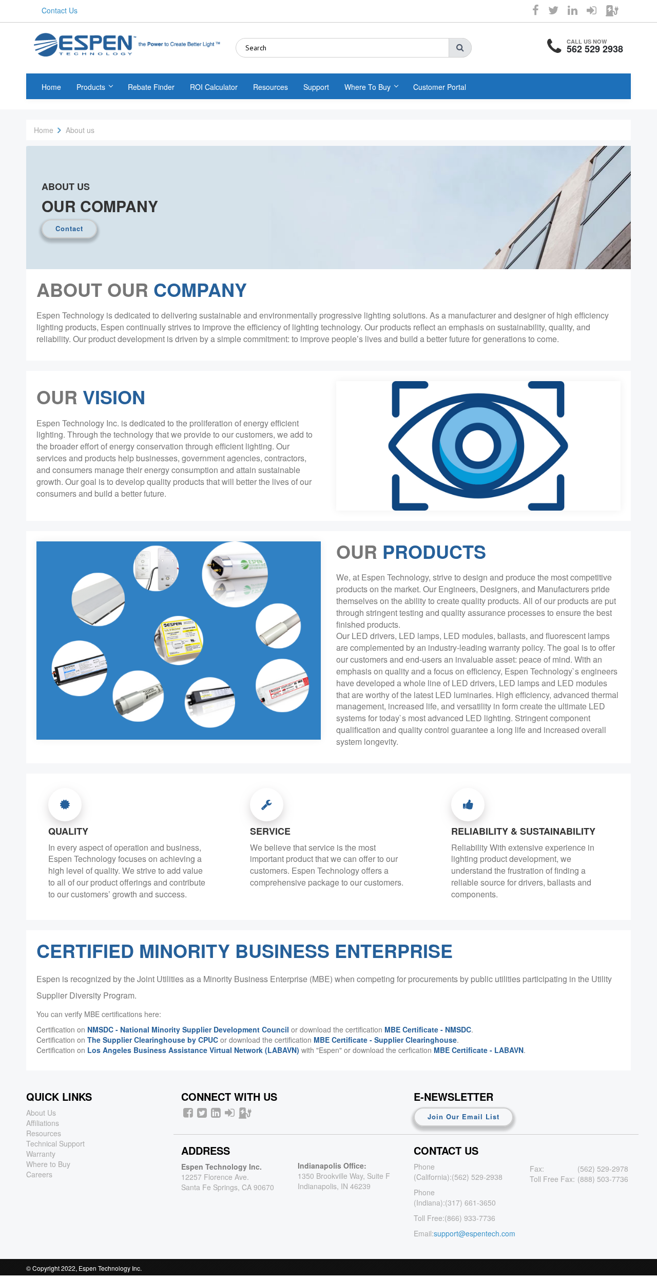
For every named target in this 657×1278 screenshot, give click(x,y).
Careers (39, 1174)
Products (90, 87)
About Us (41, 1112)
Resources (270, 87)
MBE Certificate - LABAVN (479, 1050)
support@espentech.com (474, 1233)
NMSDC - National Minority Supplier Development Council (188, 1029)
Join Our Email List (463, 1116)
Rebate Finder (151, 87)
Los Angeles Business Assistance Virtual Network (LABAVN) (193, 1050)
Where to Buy (48, 1164)
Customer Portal (439, 87)
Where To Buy (367, 87)
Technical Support (55, 1143)
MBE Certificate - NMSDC (427, 1029)
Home (51, 87)
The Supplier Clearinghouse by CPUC (152, 1040)
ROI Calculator (214, 87)
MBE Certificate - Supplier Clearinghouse (385, 1040)
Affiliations (42, 1123)
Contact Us (60, 10)
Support (316, 87)
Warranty (40, 1154)
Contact (69, 228)
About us (80, 130)
